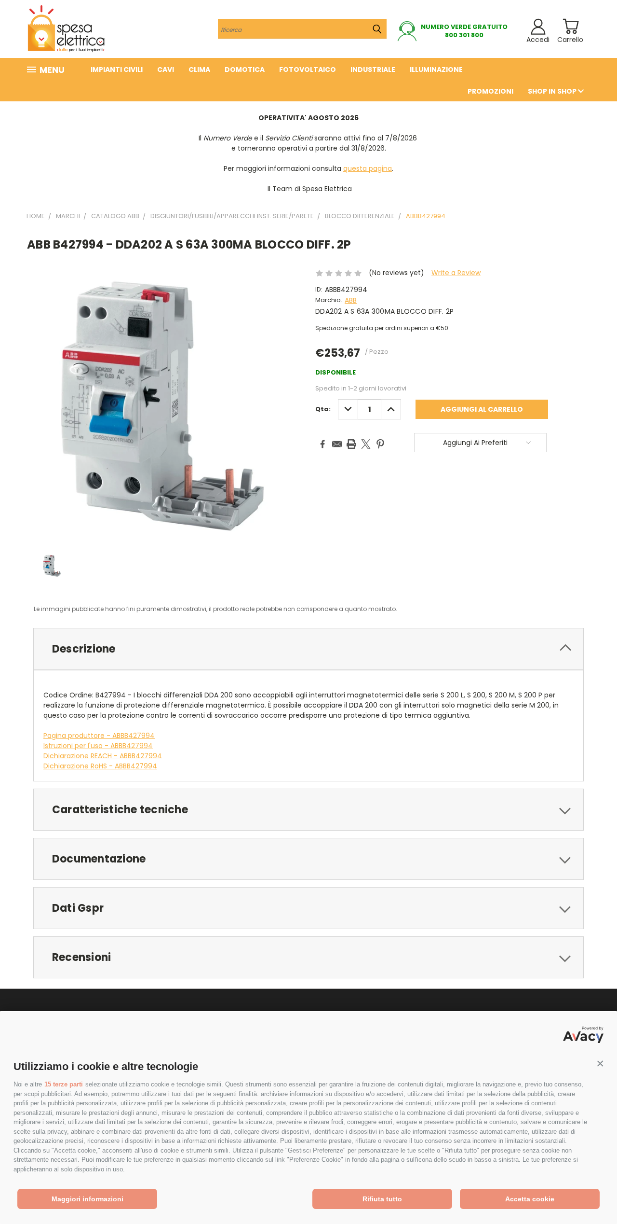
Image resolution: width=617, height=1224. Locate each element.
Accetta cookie (529, 1199)
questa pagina (367, 168)
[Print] (351, 444)
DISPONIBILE (335, 372)
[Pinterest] (380, 444)
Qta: (323, 409)
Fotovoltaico (307, 69)
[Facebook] (322, 444)
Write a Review (456, 273)
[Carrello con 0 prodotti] (570, 26)
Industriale (372, 69)
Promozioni (490, 91)
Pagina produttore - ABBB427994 (99, 735)
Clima (199, 69)
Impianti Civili (117, 69)
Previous (592, 1194)
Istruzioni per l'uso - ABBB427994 (98, 746)
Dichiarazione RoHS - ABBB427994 (100, 766)
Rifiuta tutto (382, 1199)
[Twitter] (366, 444)
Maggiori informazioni (87, 1199)
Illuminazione (436, 69)
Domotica (245, 69)
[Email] (337, 444)
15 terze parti (63, 1084)
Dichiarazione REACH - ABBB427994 (102, 756)
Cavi (165, 69)
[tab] (308, 649)
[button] (600, 1063)
